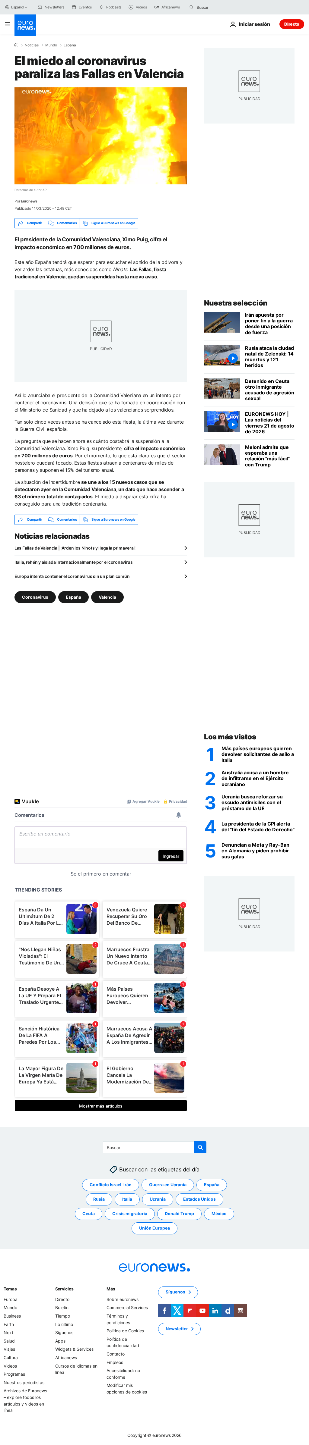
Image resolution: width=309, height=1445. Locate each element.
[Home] (16, 45)
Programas (14, 1374)
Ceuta (88, 1213)
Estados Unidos (199, 1199)
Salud (9, 1340)
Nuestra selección (236, 303)
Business (12, 1315)
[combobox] (222, 7)
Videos (10, 1365)
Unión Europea (154, 1227)
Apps (60, 1340)
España (70, 45)
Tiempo (62, 1315)
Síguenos (64, 1332)
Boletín (61, 1307)
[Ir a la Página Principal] (25, 25)
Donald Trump (179, 1213)
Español (17, 7)
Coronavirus (35, 596)
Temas (10, 1288)
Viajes (9, 1349)
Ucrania (158, 1199)
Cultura (11, 1357)
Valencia (107, 596)
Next (8, 1332)
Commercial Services (127, 1307)
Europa (11, 1299)
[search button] (191, 7)
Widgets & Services (74, 1349)
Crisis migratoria (129, 1213)
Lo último (64, 1324)
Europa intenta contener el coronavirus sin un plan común (71, 576)
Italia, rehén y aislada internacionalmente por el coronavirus (73, 562)
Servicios (64, 1288)
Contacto (116, 1353)
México (219, 1213)
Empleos (115, 1362)
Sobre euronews (123, 1299)
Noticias (32, 45)
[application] (100, 135)
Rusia (99, 1199)
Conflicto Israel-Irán (111, 1184)
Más (111, 1288)
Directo (291, 24)
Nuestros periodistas (24, 1382)
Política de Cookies (125, 1330)
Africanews (66, 1357)
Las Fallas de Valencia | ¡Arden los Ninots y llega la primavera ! (74, 547)
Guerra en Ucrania (167, 1184)
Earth (9, 1324)
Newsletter (177, 1328)
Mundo (51, 45)
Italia (127, 1199)
